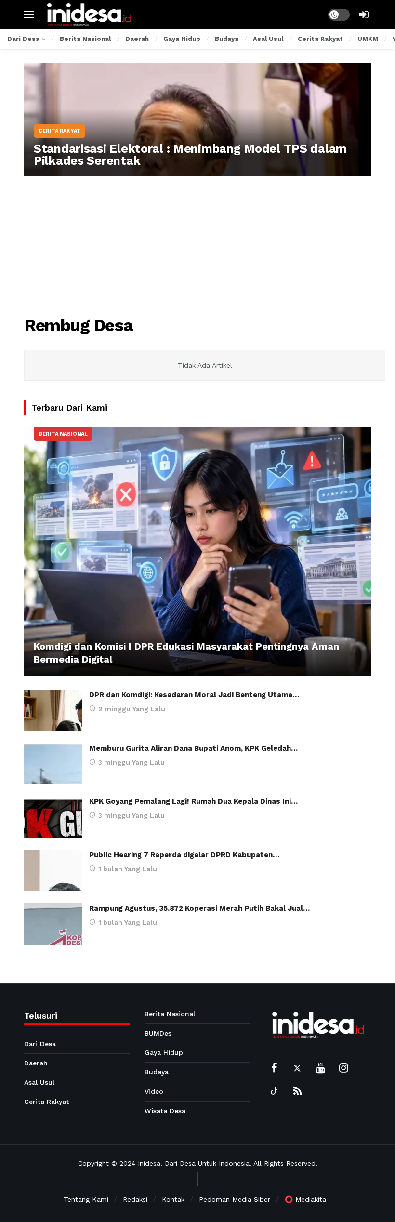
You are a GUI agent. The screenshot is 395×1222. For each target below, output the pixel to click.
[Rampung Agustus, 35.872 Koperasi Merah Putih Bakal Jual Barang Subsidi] (53, 924)
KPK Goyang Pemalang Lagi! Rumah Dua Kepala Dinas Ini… (193, 801)
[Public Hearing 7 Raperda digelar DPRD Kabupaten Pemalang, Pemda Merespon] (53, 870)
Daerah (36, 1063)
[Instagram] (343, 1068)
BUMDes (158, 1033)
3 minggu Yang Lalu (131, 762)
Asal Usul (39, 1082)
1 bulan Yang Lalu (127, 869)
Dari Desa (40, 1044)
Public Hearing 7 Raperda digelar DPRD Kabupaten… (184, 854)
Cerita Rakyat (46, 1101)
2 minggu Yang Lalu (131, 709)
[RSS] (297, 1091)
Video (154, 1091)
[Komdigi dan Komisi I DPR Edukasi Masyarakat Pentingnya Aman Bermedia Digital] (197, 551)
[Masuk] (363, 14)
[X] (297, 1068)
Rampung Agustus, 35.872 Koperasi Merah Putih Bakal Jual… (199, 908)
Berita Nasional (63, 434)
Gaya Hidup (164, 1052)
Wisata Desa (165, 1111)
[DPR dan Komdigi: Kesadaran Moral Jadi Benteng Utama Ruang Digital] (53, 710)
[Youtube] (320, 1068)
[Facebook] (274, 1068)
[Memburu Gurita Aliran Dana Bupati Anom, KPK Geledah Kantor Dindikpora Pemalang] (53, 764)
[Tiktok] (274, 1091)
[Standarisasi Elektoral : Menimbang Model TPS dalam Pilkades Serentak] (197, 119)
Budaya (157, 1072)
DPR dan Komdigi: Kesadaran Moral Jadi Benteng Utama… (194, 695)
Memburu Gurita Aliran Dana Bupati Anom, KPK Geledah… (193, 748)
